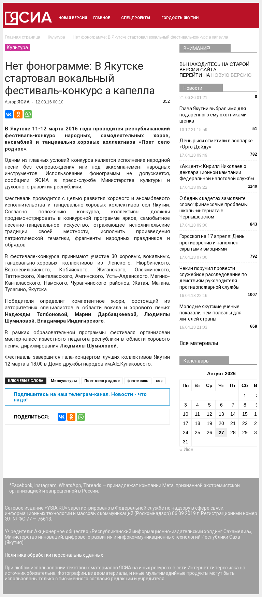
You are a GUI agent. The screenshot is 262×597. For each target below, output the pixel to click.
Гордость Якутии (180, 18)
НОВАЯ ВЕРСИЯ (72, 18)
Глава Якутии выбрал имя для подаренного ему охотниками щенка (213, 115)
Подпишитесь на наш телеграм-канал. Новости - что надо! (80, 397)
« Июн (186, 449)
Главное (101, 18)
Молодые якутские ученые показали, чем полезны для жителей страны (210, 313)
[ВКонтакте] (9, 114)
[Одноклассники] (18, 114)
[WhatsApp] (28, 114)
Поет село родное (102, 381)
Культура (17, 47)
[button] (249, 18)
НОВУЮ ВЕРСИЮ (231, 75)
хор (159, 381)
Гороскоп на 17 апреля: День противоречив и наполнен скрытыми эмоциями (212, 242)
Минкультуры (64, 381)
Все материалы (198, 343)
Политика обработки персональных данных (54, 555)
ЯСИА (23, 102)
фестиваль (137, 381)
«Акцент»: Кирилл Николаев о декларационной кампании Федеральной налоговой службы (216, 172)
